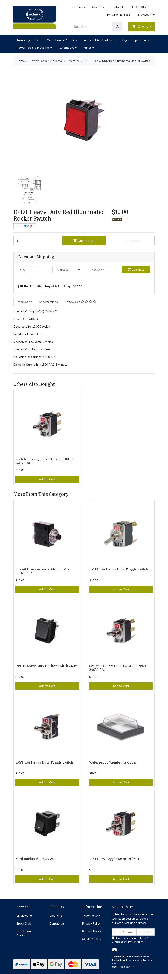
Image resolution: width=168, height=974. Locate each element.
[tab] (24, 302)
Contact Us (118, 7)
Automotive (66, 47)
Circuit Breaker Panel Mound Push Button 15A (43, 571)
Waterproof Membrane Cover (113, 762)
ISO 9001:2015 (141, 7)
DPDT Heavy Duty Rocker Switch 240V (46, 666)
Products (79, 7)
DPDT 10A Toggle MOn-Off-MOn (115, 859)
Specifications (48, 302)
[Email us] (114, 949)
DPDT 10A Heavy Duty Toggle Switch (118, 569)
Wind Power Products (62, 40)
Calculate (137, 269)
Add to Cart (86, 241)
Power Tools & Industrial (33, 47)
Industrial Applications (99, 40)
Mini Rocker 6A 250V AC (34, 859)
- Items (142, 26)
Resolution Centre (24, 933)
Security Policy (91, 939)
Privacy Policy (91, 923)
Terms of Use (91, 916)
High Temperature (134, 40)
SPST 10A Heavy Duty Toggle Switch (44, 762)
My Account (144, 14)
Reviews (71, 302)
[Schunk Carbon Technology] (34, 17)
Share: (19, 226)
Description (24, 302)
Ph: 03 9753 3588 (118, 14)
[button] (133, 240)
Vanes (87, 47)
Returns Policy (91, 931)
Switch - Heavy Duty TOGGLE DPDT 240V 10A (44, 461)
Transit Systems (27, 40)
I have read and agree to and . (130, 940)
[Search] (117, 26)
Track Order (25, 923)
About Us (97, 7)
